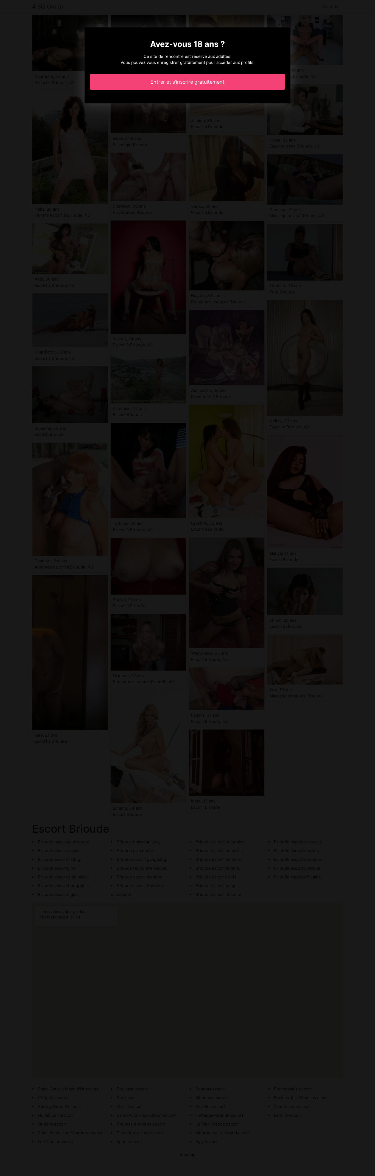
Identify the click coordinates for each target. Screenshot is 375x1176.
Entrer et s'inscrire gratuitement (187, 82)
